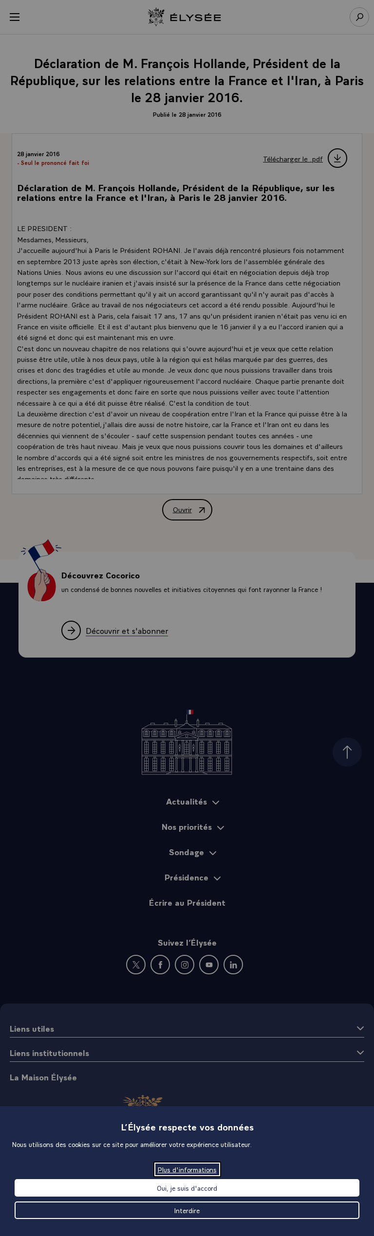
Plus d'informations (187, 1169)
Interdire (187, 1210)
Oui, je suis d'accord (187, 1187)
